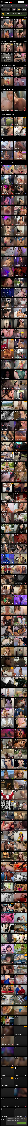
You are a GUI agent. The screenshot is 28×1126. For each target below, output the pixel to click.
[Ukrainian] (19, 9)
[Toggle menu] (1, 2)
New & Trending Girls (7, 114)
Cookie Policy (16, 1120)
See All (25, 17)
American (6, 17)
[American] (14, 9)
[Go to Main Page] (8, 2)
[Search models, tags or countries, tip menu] (26, 6)
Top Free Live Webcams (8, 41)
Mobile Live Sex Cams (7, 89)
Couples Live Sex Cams (8, 65)
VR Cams (4, 139)
